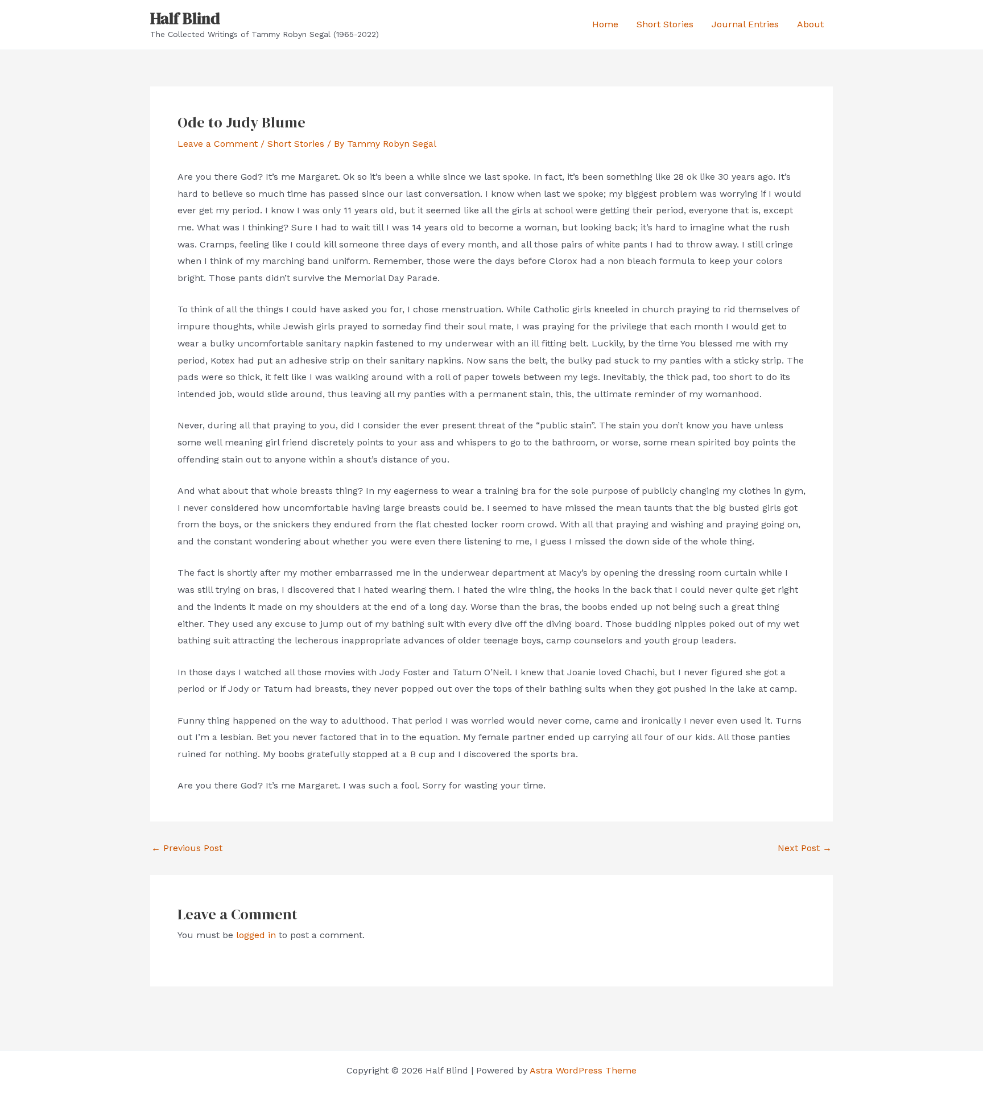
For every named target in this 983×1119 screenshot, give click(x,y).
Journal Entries (745, 24)
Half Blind (185, 18)
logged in (256, 935)
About (810, 24)
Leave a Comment (217, 143)
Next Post (805, 848)
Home (605, 24)
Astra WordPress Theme (583, 1070)
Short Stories (665, 24)
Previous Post (186, 848)
